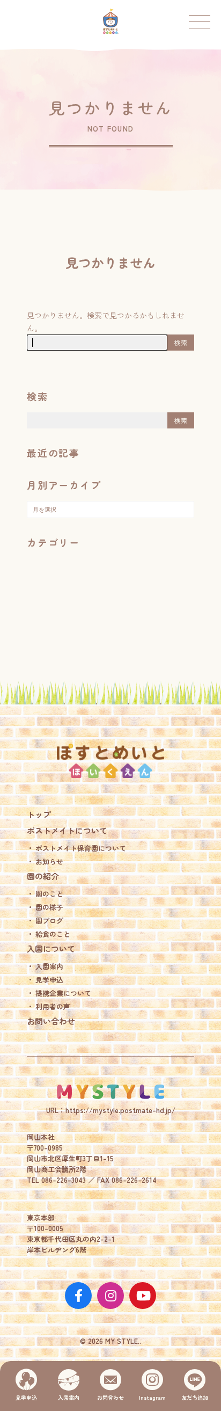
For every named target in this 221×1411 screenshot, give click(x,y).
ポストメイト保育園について (80, 848)
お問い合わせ (51, 1021)
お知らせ (49, 861)
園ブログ (49, 920)
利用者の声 (52, 1006)
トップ (39, 814)
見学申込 (49, 979)
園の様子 (49, 907)
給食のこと (52, 934)
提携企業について (63, 993)
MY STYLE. (110, 1091)
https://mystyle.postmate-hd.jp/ (120, 1110)
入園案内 (49, 966)
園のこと (49, 894)
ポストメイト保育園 (110, 21)
